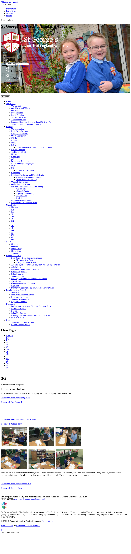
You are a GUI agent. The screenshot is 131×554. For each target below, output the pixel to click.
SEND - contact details (20, 325)
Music (13, 166)
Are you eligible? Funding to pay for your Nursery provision (35, 265)
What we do (16, 292)
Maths (13, 143)
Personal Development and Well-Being (27, 186)
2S (12, 219)
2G (12, 221)
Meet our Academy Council (22, 295)
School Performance (19, 313)
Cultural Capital (22, 191)
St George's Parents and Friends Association (29, 279)
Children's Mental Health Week (29, 177)
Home (8, 101)
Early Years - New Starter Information (26, 258)
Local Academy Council (16, 290)
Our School (10, 103)
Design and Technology (21, 161)
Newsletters (16, 251)
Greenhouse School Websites (28, 525)
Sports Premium (17, 115)
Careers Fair (21, 189)
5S (12, 232)
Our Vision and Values (20, 108)
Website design (7, 525)
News (8, 242)
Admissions (16, 267)
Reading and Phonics (19, 133)
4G (12, 230)
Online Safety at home (20, 182)
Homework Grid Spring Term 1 (14, 402)
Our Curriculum (17, 129)
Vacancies (15, 253)
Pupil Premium (17, 113)
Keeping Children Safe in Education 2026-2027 (30, 315)
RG (12, 212)
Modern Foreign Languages (22, 163)
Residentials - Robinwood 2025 (24, 203)
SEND (14, 138)
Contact (9, 56)
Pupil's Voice (21, 196)
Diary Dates (11, 9)
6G (12, 239)
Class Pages (11, 205)
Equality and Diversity (25, 193)
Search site (5, 532)
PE (12, 168)
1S (12, 214)
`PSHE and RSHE (18, 152)
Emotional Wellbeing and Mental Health (27, 175)
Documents (10, 304)
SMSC (19, 198)
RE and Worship (18, 150)
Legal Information (49, 521)
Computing (15, 173)
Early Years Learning (19, 131)
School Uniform (17, 276)
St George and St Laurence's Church (26, 124)
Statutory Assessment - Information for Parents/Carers (32, 288)
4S (12, 228)
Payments (15, 285)
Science (14, 145)
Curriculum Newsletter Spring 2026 (15, 398)
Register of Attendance (20, 297)
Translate (25, 66)
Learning (9, 127)
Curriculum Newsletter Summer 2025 (16, 484)
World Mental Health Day (26, 179)
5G (12, 235)
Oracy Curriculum (18, 136)
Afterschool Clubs (18, 120)
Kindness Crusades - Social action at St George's (31, 122)
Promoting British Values (21, 200)
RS (12, 209)
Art (12, 159)
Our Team (15, 110)
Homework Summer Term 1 (12, 488)
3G (12, 226)
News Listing (16, 249)
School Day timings (19, 272)
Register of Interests (19, 302)
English (14, 140)
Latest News (11, 11)
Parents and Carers (13, 255)
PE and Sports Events (25, 170)
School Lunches (17, 274)
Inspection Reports (18, 308)
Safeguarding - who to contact (23, 322)
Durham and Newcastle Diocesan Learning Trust (31, 306)
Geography (15, 156)
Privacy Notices (17, 318)
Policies (9, 16)
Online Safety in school (20, 184)
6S (12, 237)
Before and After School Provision (25, 269)
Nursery (14, 207)
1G (12, 216)
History (14, 154)
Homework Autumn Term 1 (12, 424)
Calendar (15, 244)
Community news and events (23, 283)
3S (12, 223)
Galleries (9, 13)
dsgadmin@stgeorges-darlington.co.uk (29, 499)
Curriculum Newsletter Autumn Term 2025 (18, 419)
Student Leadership (19, 117)
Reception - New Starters (26, 262)
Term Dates (16, 281)
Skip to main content (9, 2)
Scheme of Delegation (20, 299)
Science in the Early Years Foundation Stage (34, 147)
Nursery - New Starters (25, 260)
